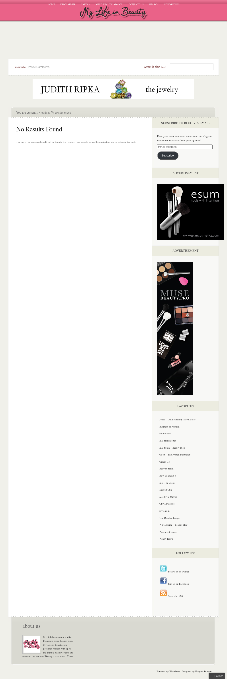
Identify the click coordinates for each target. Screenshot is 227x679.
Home (51, 4)
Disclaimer (67, 4)
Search (154, 4)
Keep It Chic (165, 489)
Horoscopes (172, 4)
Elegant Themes (203, 671)
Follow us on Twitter (178, 571)
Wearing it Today (168, 531)
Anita (85, 4)
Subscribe (168, 155)
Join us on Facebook (178, 583)
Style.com (164, 510)
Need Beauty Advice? (109, 4)
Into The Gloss (166, 482)
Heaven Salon (166, 468)
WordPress (174, 671)
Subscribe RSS (175, 596)
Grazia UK (164, 461)
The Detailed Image (169, 517)
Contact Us (136, 4)
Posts (31, 67)
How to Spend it (167, 475)
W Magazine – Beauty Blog (173, 524)
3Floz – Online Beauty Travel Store (177, 419)
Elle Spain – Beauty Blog (172, 447)
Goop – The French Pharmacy (174, 454)
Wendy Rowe (166, 538)
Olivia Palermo (167, 503)
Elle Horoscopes (167, 440)
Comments (42, 67)
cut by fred (165, 433)
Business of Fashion (169, 426)
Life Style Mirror (168, 496)
